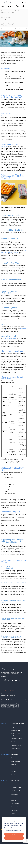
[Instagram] (5, 680)
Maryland (13, 757)
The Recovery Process (17, 790)
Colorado (13, 771)
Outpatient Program (16, 738)
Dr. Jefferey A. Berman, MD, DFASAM (8, 19)
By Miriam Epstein (5, 15)
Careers (13, 813)
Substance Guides (16, 787)
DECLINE (14, 838)
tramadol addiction (20, 10)
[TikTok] (23, 680)
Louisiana (13, 764)
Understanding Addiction (18, 784)
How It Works (15, 807)
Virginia (13, 774)
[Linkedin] (8, 680)
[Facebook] (1, 680)
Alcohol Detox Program (17, 723)
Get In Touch (14, 810)
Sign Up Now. (25, 700)
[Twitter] (19, 680)
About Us (14, 800)
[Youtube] (12, 680)
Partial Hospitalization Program (17, 734)
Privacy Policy (18, 830)
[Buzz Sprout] (16, 680)
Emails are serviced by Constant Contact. (11, 709)
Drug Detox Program (16, 727)
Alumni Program (15, 748)
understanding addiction (7, 10)
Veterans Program (16, 745)
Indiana (13, 768)
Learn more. (4, 676)
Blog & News (14, 794)
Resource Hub (15, 780)
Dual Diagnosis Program (17, 741)
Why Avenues (15, 803)
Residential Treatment (17, 730)
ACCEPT (14, 834)
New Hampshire (15, 761)
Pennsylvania (14, 754)
